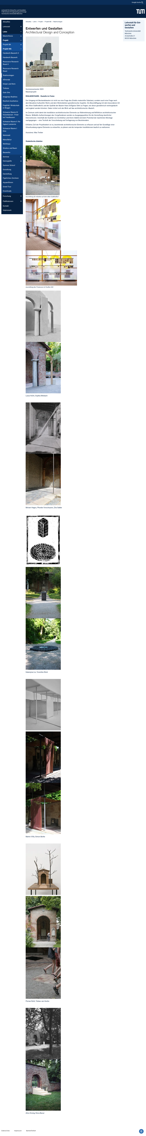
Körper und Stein (9, 84)
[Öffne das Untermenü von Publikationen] (21, 201)
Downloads (7, 191)
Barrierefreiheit (31, 1131)
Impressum (7, 210)
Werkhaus (6, 144)
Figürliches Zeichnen (11, 178)
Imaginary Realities (10, 97)
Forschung (7, 196)
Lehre (5, 32)
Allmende (6, 80)
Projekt (5, 40)
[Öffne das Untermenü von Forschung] (21, 196)
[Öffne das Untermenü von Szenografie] (21, 161)
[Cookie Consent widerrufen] (141, 1131)
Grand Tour (7, 187)
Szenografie (7, 161)
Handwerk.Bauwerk (10, 57)
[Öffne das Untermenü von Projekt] (21, 40)
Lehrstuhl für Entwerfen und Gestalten (13, 10)
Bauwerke (6, 152)
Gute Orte (6, 92)
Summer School (9, 165)
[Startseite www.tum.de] (140, 11)
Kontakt (6, 206)
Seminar (6, 157)
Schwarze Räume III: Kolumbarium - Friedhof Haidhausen (11, 114)
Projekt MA (7, 49)
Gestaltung (7, 170)
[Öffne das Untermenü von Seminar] (21, 156)
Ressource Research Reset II (10, 63)
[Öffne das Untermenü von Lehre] (21, 31)
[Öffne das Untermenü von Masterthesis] (21, 36)
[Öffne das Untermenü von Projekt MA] (21, 48)
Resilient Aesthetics (10, 101)
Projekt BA (7, 44)
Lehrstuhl (6, 27)
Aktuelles (6, 22)
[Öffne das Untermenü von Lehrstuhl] (21, 26)
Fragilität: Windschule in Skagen (11, 106)
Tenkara (6, 88)
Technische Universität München (11, 13)
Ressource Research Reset (10, 69)
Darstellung (7, 174)
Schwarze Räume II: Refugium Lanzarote (12, 123)
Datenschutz (5, 1131)
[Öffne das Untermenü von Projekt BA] (21, 44)
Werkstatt (6, 135)
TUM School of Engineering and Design (13, 12)
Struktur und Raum (10, 148)
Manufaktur (7, 140)
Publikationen (8, 201)
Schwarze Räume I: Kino (10, 129)
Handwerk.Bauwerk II (11, 53)
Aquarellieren (8, 182)
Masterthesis (8, 36)
